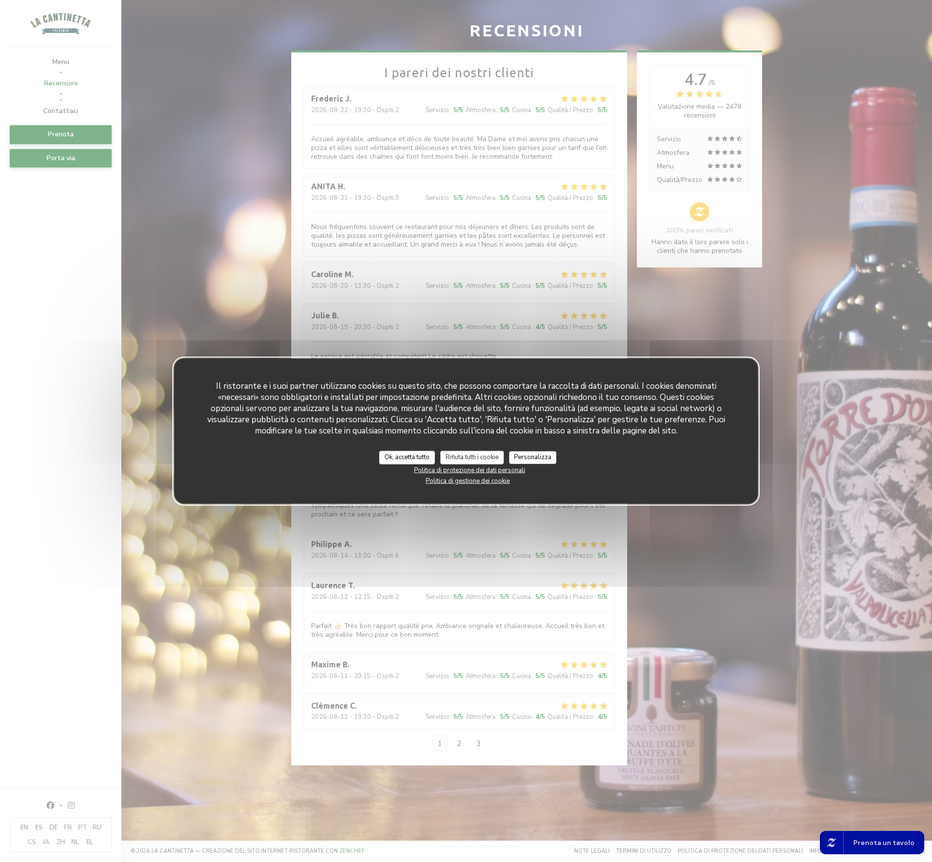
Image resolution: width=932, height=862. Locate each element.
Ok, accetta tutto (407, 457)
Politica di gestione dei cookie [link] (468, 480)
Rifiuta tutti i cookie (472, 457)
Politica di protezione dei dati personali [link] (469, 469)
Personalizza (532, 457)
